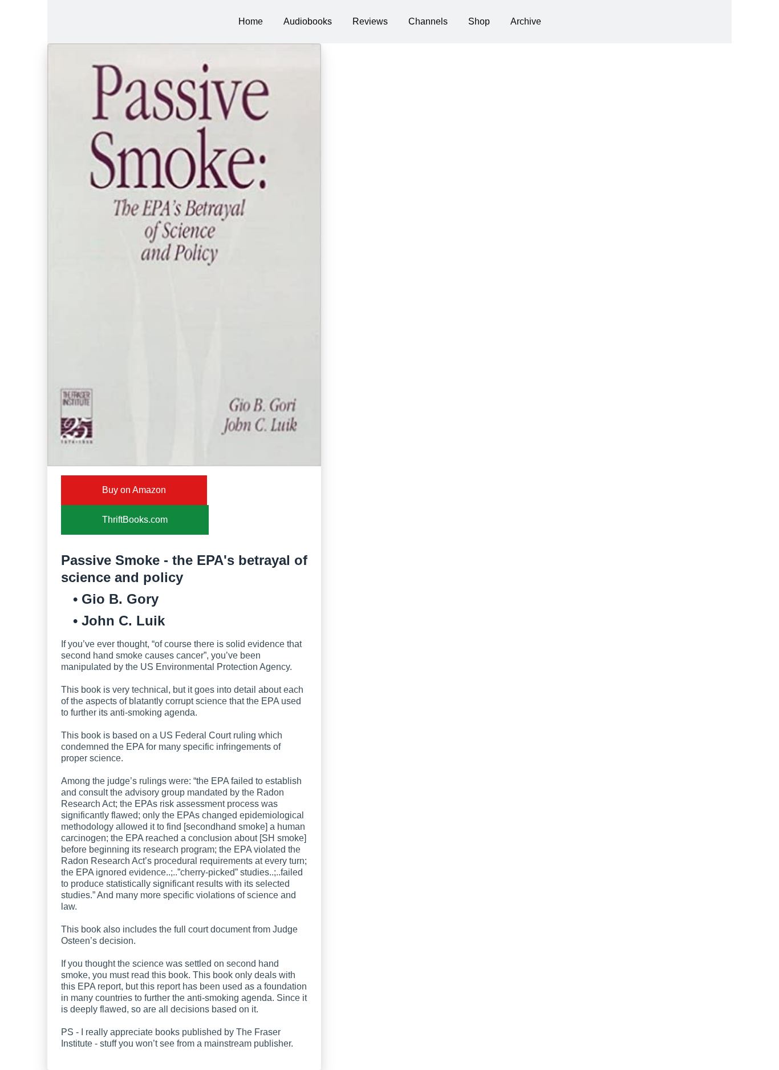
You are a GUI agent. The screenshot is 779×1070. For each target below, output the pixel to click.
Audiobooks (307, 21)
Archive (525, 21)
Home (250, 21)
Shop (479, 21)
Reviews (370, 21)
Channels (428, 21)
